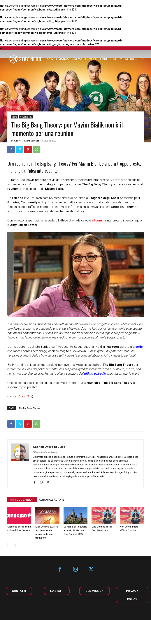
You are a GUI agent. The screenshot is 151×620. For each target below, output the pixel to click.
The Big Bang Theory (29, 408)
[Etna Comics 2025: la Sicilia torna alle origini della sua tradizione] (47, 515)
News (14, 117)
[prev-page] (9, 545)
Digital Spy (25, 396)
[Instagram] (43, 482)
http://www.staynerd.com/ (45, 452)
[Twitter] (19, 149)
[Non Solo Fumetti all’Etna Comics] (132, 515)
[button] (142, 59)
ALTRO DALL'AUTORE (51, 499)
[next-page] (15, 545)
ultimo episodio (95, 373)
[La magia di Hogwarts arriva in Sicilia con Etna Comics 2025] (75, 515)
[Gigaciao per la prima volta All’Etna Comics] (19, 515)
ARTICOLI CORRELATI (22, 499)
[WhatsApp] (36, 149)
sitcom (97, 220)
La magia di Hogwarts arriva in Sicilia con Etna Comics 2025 (75, 530)
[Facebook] (11, 149)
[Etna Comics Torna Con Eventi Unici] (103, 515)
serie (139, 346)
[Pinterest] (28, 149)
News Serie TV (26, 117)
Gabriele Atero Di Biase (26, 140)
